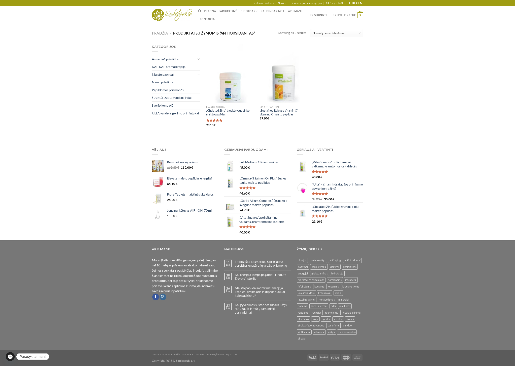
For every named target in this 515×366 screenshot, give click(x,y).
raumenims (331, 312)
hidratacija (337, 273)
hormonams (335, 279)
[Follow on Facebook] (349, 3)
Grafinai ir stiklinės (263, 3)
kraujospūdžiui (306, 293)
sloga (315, 319)
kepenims (333, 286)
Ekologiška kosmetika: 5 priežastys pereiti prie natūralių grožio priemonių (261, 263)
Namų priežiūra (162, 82)
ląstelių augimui (306, 299)
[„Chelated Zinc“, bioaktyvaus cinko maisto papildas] (231, 73)
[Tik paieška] (199, 11)
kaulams (319, 286)
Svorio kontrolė (162, 105)
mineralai (343, 299)
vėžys (331, 332)
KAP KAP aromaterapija (168, 66)
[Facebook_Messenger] (10, 356)
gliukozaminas (319, 273)
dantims (334, 266)
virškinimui (304, 332)
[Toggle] (198, 58)
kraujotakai (324, 293)
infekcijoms (304, 286)
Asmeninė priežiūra (165, 59)
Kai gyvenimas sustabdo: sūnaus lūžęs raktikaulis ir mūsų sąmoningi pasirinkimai (261, 308)
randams (303, 312)
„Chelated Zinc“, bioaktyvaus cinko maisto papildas (228, 112)
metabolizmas (327, 299)
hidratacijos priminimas (311, 279)
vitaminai (319, 332)
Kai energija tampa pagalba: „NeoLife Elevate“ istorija (260, 276)
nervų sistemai (319, 306)
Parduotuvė (228, 11)
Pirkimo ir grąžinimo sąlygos (306, 3)
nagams (302, 306)
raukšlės (316, 312)
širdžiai (302, 338)
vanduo (347, 325)
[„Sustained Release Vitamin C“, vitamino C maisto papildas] (284, 73)
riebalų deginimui (351, 312)
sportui (326, 319)
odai (333, 306)
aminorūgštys (318, 260)
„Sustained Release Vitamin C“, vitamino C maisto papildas (279, 112)
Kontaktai (207, 19)
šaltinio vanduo (346, 332)
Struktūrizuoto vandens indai (172, 97)
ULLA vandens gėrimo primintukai (175, 113)
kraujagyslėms (350, 286)
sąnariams (333, 325)
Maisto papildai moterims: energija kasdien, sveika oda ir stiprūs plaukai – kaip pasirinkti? (261, 291)
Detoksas (247, 11)
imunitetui (350, 279)
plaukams (344, 306)
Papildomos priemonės (168, 90)
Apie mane (295, 11)
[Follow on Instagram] (353, 3)
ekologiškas (349, 266)
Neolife (282, 3)
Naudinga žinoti (273, 11)
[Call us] (361, 3)
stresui (350, 319)
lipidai (338, 293)
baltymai (303, 266)
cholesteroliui (319, 266)
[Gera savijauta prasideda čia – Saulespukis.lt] (172, 15)
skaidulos (303, 319)
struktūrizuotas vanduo (311, 325)
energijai (303, 273)
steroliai (338, 319)
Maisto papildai (163, 74)
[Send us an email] (357, 3)
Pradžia (210, 11)
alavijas (302, 260)
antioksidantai (352, 260)
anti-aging (335, 260)
